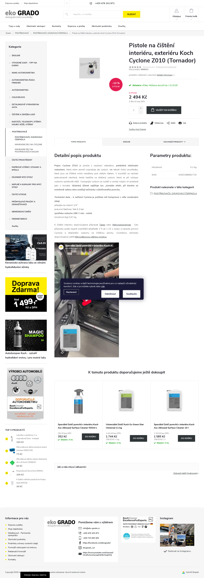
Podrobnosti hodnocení (166, 67)
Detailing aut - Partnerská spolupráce (19, 534)
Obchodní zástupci (16, 555)
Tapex (102, 224)
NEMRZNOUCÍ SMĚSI (21, 211)
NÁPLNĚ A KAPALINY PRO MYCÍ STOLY (26, 186)
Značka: (137, 129)
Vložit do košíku (166, 110)
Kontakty (12, 559)
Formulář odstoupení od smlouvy (22, 547)
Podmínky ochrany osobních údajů (23, 543)
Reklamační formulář (17, 551)
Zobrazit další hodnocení (185, 473)
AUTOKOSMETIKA (20, 90)
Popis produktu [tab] (78, 142)
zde (103, 286)
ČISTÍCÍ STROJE (19, 194)
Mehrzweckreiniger (121, 224)
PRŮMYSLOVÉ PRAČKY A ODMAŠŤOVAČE (23, 203)
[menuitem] (14, 26)
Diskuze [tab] (126, 142)
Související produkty (173, 142)
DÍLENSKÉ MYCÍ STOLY (22, 177)
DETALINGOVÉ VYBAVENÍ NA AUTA (25, 106)
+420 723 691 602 (91, 538)
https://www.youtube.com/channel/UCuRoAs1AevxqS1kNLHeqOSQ (98, 553)
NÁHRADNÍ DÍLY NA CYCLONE (28, 144)
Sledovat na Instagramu (179, 551)
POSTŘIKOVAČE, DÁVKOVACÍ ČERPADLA (28, 138)
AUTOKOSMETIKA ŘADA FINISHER (23, 81)
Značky (15, 226)
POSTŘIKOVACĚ (19, 131)
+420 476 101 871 (91, 533)
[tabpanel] (79, 414)
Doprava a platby (12, 3)
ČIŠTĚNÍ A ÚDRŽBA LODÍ (23, 114)
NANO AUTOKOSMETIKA (23, 72)
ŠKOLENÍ (16, 55)
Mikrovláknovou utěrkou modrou (91, 236)
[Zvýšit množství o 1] (140, 108)
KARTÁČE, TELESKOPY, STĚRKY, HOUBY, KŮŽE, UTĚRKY (26, 123)
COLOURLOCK (18, 97)
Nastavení (71, 292)
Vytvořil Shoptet (192, 572)
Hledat (131, 14)
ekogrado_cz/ (89, 547)
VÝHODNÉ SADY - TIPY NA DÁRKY (24, 64)
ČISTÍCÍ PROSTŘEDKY (22, 160)
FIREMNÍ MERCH (19, 219)
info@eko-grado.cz (91, 528)
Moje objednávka (31, 3)
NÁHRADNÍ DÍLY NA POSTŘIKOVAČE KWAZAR (27, 150)
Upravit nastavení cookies (75, 572)
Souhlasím (131, 293)
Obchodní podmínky (17, 539)
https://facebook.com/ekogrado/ (97, 543)
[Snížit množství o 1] (140, 112)
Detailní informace (164, 75)
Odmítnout (110, 293)
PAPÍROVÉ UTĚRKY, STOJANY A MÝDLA (26, 168)
